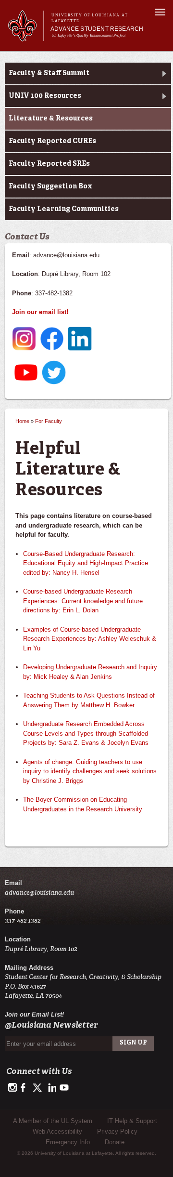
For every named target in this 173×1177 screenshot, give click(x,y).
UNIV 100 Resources (45, 96)
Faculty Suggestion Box (50, 186)
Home (22, 421)
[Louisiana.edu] (25, 36)
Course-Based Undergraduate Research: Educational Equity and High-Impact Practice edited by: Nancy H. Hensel (85, 563)
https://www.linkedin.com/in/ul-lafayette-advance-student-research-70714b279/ (51, 1088)
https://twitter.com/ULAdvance (38, 1088)
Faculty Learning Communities (64, 209)
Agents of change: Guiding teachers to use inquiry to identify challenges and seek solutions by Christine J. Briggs (90, 771)
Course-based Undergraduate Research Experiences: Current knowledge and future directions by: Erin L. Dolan (83, 601)
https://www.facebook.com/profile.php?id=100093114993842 (25, 1088)
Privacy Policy (117, 1131)
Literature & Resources (51, 118)
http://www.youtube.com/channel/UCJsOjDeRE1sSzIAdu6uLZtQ (64, 1088)
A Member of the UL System (52, 1120)
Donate (114, 1142)
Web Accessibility (57, 1131)
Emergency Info (68, 1142)
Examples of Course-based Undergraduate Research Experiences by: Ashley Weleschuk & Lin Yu (89, 639)
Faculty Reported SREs (49, 163)
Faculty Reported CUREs (52, 141)
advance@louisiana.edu (39, 892)
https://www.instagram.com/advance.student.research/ (12, 1088)
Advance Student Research (96, 29)
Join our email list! (40, 312)
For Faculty (48, 421)
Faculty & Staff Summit (49, 73)
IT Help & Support (132, 1120)
